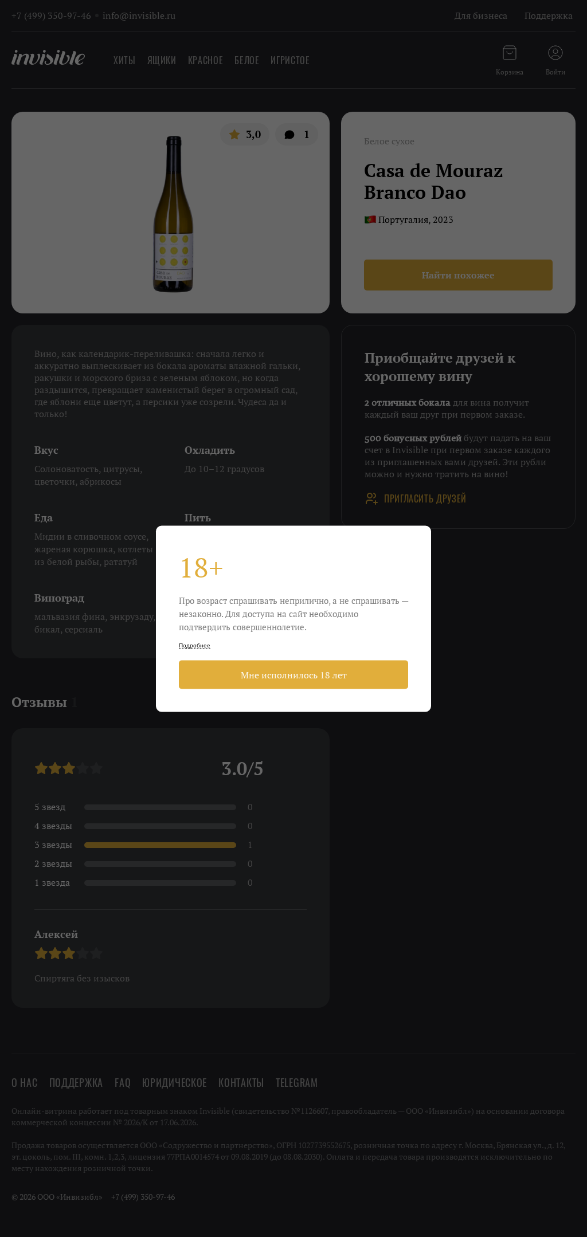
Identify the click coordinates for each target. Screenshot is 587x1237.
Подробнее (194, 645)
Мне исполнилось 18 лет (294, 674)
